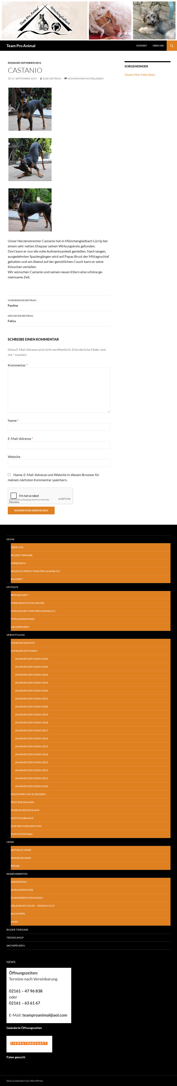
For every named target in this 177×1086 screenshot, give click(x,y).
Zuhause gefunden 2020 (31, 706)
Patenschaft (19, 595)
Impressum (18, 563)
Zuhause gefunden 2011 (24, 62)
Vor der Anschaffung (26, 826)
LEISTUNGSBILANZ (22, 818)
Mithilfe (12, 587)
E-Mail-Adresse (20, 438)
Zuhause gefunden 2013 (31, 762)
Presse (15, 865)
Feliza (20, 318)
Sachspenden (15, 945)
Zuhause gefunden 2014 (31, 754)
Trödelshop (15, 937)
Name (13, 420)
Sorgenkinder (21, 857)
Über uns (17, 547)
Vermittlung (15, 634)
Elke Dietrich (52, 78)
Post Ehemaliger (22, 802)
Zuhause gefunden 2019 (31, 714)
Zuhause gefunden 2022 (31, 690)
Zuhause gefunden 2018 (31, 722)
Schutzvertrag (22, 834)
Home (10, 539)
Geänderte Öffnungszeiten (24, 1028)
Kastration (19, 881)
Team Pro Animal (20, 45)
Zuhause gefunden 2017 (31, 730)
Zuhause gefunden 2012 (31, 770)
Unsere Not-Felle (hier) (140, 74)
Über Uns (158, 45)
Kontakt (141, 45)
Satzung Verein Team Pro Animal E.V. (35, 571)
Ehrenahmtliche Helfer (27, 603)
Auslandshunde (22, 889)
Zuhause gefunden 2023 (31, 682)
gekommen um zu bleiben (28, 794)
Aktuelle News (21, 850)
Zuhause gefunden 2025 (31, 666)
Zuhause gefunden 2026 (31, 658)
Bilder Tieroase (22, 555)
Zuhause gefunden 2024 (31, 674)
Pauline (22, 303)
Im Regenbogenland (25, 810)
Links (14, 921)
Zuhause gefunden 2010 (31, 786)
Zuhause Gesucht (23, 642)
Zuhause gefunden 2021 (31, 698)
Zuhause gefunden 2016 (31, 738)
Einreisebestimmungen (27, 897)
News (10, 842)
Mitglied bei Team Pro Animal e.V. (33, 611)
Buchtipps (18, 913)
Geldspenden (20, 626)
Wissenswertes (16, 873)
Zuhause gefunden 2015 (31, 746)
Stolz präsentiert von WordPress (24, 1080)
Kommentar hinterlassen (86, 78)
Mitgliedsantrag (23, 619)
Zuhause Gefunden (24, 650)
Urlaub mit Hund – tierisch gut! (33, 905)
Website (14, 457)
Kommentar (18, 365)
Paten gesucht (15, 1057)
